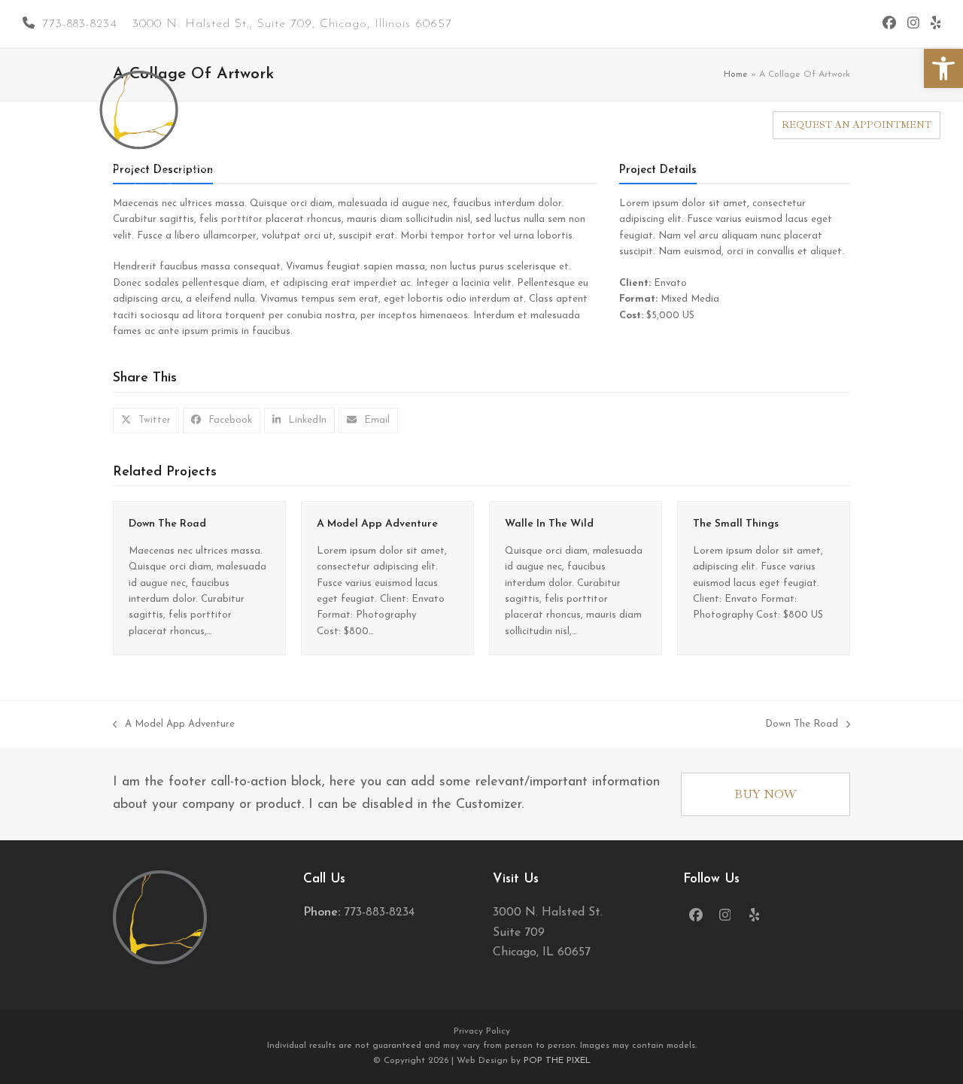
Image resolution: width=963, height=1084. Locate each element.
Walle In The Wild (549, 524)
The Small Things (736, 524)
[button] (943, 68)
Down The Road (167, 524)
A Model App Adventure (377, 524)
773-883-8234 (79, 24)
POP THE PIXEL (557, 1060)
